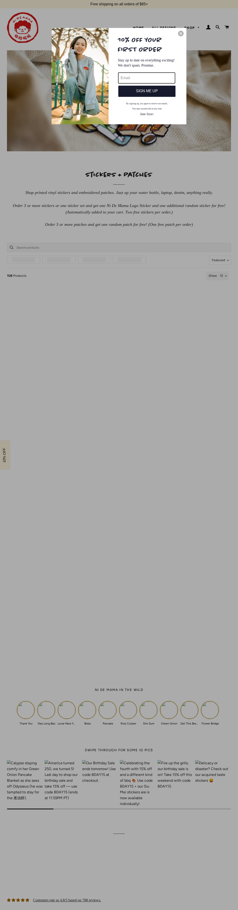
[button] (181, 33)
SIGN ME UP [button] (147, 91)
